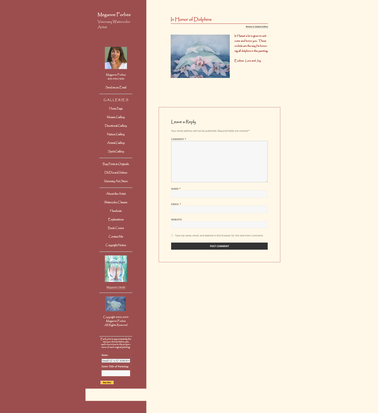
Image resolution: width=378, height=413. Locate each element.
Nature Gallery (116, 134)
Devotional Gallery (116, 126)
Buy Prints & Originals (116, 164)
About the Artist (116, 194)
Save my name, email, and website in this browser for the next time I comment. (219, 235)
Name (176, 188)
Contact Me (116, 236)
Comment (178, 139)
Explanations (116, 219)
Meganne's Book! (115, 287)
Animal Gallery (116, 143)
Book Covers (116, 228)
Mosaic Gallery (116, 117)
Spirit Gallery (116, 151)
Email (176, 204)
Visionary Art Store (116, 181)
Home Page (116, 108)
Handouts (116, 211)
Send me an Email (115, 87)
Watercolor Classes (115, 202)
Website (176, 219)
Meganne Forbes (114, 14)
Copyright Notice (116, 245)
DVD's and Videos (116, 172)
